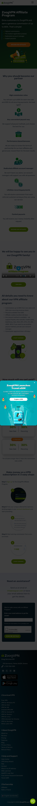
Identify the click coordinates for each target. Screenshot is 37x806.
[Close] (34, 383)
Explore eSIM (18, 399)
